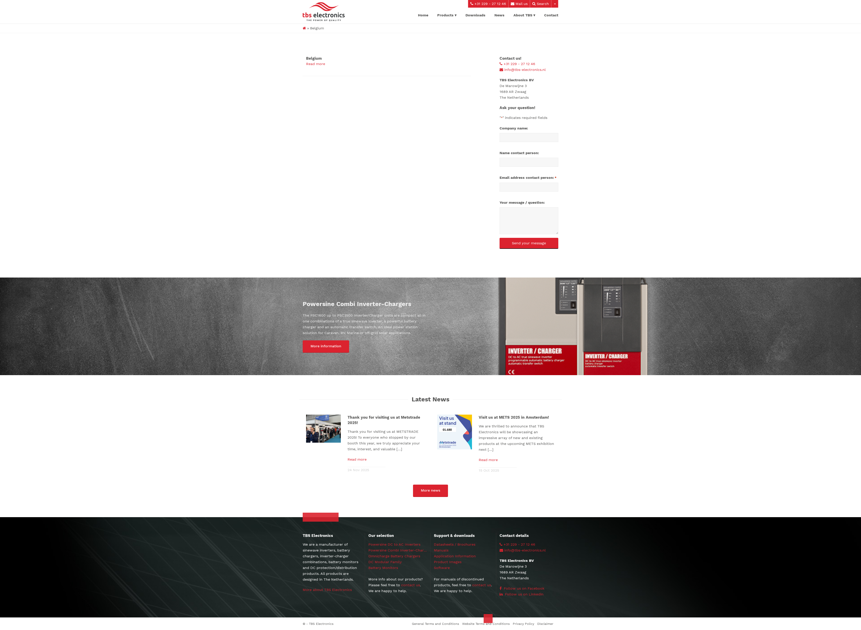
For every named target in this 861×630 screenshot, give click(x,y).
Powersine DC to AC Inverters (394, 544)
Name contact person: (519, 153)
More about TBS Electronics (327, 590)
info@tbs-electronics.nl (524, 70)
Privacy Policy (523, 624)
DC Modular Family (385, 562)
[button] (326, 346)
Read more (315, 64)
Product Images (447, 562)
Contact (551, 15)
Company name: (514, 128)
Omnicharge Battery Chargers (394, 556)
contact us (410, 585)
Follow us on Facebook (523, 588)
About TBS (522, 15)
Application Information (455, 556)
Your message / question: (522, 202)
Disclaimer (545, 624)
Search (542, 4)
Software (442, 568)
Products (445, 15)
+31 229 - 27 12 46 (489, 4)
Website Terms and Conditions (486, 624)
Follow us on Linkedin (524, 594)
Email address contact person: (528, 177)
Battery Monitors (383, 568)
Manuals (441, 550)
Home (423, 15)
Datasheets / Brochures (454, 544)
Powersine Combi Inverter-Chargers (399, 550)
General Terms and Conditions (435, 624)
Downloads (475, 15)
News (499, 15)
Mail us (521, 4)
